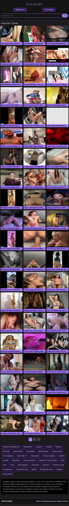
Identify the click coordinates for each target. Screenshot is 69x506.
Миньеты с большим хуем (48, 460)
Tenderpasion (27, 447)
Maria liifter (16, 460)
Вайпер (34, 469)
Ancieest (59, 469)
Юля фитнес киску (46, 469)
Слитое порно (6, 501)
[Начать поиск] (65, 15)
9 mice (12, 465)
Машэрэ (49, 447)
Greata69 (61, 456)
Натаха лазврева (49, 456)
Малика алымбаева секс (11, 447)
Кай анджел (35, 456)
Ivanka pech (35, 465)
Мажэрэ (58, 447)
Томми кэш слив (58, 465)
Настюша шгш (7, 469)
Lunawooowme (57, 451)
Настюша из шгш (22, 469)
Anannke (5, 460)
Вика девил (30, 451)
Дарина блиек (18, 451)
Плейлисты (20, 9)
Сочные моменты (30, 460)
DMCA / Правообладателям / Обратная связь (52, 501)
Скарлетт (39, 447)
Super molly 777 (22, 456)
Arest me (46, 465)
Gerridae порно (43, 451)
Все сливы (49, 9)
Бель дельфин (23, 465)
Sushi (62, 460)
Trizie (4, 465)
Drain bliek (6, 451)
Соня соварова (8, 456)
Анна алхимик (7, 474)
